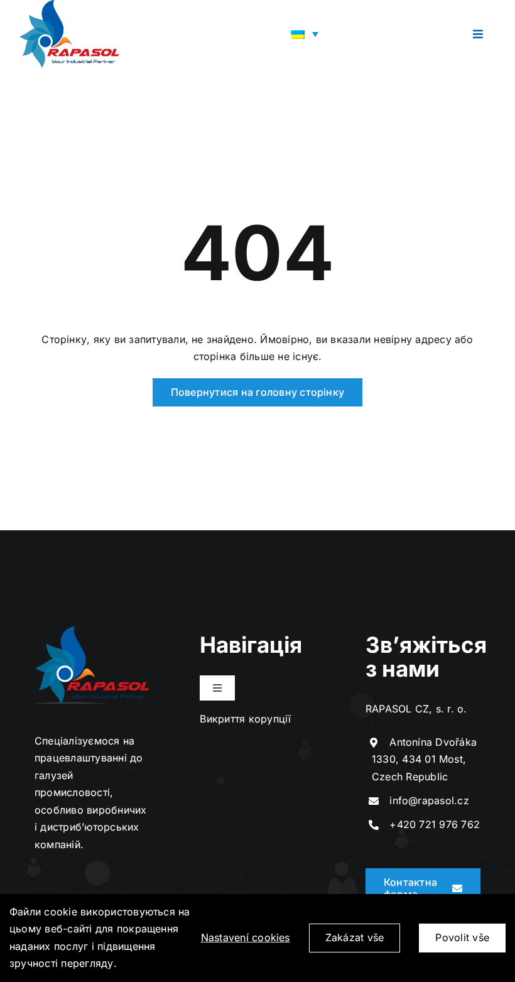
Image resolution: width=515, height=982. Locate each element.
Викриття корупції (245, 718)
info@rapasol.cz (429, 800)
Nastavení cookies (245, 937)
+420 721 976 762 (434, 824)
